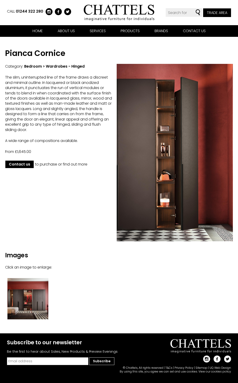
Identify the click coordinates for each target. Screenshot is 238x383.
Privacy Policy (184, 368)
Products (130, 31)
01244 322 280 (29, 11)
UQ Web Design (220, 368)
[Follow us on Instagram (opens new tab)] (48, 11)
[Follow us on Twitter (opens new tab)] (66, 11)
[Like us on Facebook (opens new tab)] (57, 11)
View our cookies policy (214, 371)
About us (66, 31)
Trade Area (217, 12)
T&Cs (168, 368)
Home (38, 31)
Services (98, 31)
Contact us (194, 31)
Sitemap (201, 368)
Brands (161, 31)
